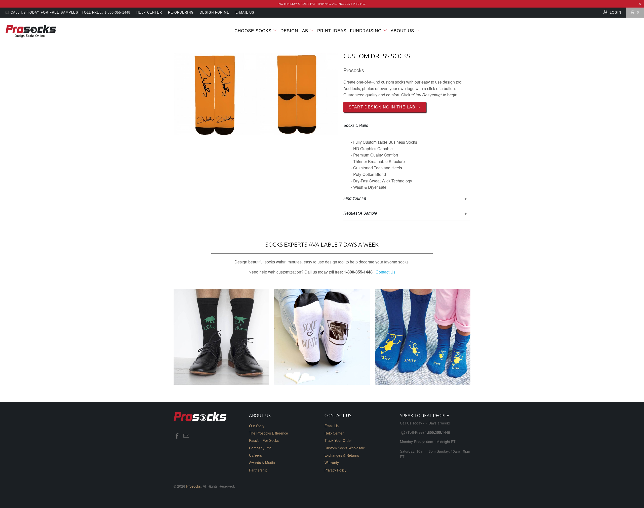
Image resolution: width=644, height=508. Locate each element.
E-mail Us (244, 12)
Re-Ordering (181, 12)
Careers (255, 455)
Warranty (332, 462)
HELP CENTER (149, 12)
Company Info (260, 447)
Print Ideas (331, 30)
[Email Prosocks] (186, 436)
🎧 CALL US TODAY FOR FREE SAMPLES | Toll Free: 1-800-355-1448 (67, 12)
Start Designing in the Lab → (385, 107)
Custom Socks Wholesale (345, 447)
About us (403, 30)
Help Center (334, 433)
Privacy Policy (335, 470)
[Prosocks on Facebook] (177, 436)
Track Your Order (338, 440)
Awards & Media (262, 462)
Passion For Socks (264, 440)
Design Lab (295, 30)
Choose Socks (252, 30)
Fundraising (366, 30)
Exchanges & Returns (342, 455)
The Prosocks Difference (268, 433)
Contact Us (385, 272)
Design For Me (214, 12)
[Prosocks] (54, 31)
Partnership (258, 470)
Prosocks (193, 486)
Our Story (256, 425)
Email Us (332, 425)
